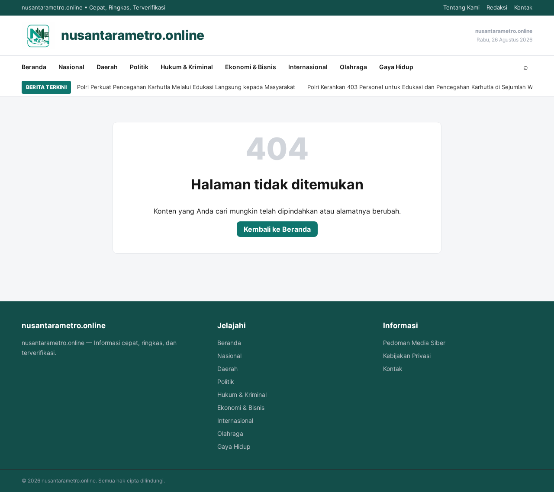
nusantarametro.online (132, 35)
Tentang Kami (461, 7)
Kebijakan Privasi (407, 355)
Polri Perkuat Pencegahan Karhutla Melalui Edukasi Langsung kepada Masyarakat (186, 86)
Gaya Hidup (396, 66)
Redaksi (496, 7)
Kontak (523, 7)
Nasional (71, 66)
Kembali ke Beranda (277, 229)
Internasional (308, 66)
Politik (139, 66)
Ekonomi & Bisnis (250, 66)
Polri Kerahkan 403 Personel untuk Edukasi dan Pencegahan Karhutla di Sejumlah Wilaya (425, 86)
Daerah (107, 66)
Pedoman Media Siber (414, 342)
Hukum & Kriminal (187, 66)
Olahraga (353, 66)
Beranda (34, 66)
